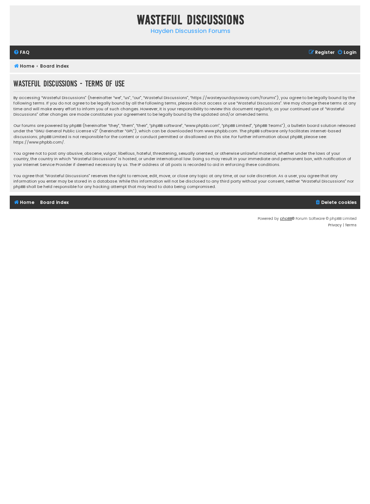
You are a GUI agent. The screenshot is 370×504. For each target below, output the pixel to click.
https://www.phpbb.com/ (38, 142)
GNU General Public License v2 (66, 131)
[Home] (17, 21)
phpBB (286, 218)
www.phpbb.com (221, 131)
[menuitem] (21, 52)
